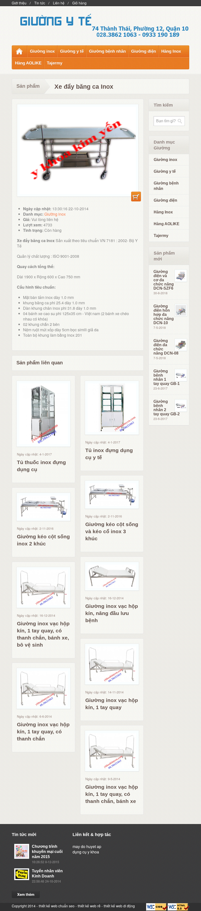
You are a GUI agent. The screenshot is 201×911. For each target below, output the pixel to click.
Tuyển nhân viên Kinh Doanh (47, 873)
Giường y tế (72, 51)
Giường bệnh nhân (107, 51)
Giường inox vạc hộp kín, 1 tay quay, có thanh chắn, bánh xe (111, 794)
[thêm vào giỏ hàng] (136, 196)
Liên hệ (58, 2)
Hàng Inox (171, 51)
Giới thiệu (19, 2)
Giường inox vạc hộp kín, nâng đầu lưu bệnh (111, 613)
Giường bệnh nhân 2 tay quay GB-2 (166, 407)
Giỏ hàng (79, 2)
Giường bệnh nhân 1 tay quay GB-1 (166, 377)
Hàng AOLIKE (28, 63)
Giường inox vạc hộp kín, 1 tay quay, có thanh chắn (43, 731)
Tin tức (39, 2)
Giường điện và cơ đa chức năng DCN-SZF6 (163, 280)
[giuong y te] (55, 19)
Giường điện (143, 51)
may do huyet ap (87, 846)
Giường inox (42, 51)
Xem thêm (25, 894)
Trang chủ (19, 51)
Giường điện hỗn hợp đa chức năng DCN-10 (163, 314)
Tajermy (54, 63)
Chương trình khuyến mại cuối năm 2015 (47, 851)
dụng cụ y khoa (86, 852)
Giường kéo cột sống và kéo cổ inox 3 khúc (111, 531)
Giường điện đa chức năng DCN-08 (165, 347)
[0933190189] (140, 31)
